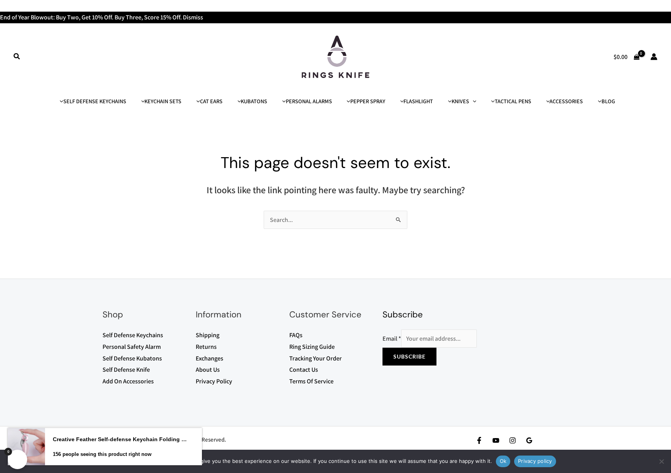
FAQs (295, 335)
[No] (661, 461)
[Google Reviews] (529, 440)
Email (391, 338)
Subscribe (409, 356)
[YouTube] (495, 440)
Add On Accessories (128, 381)
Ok (503, 461)
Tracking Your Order (315, 358)
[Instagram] (512, 440)
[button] (17, 57)
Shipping (207, 335)
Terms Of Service (311, 381)
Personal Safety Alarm (132, 347)
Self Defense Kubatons (132, 358)
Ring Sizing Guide (312, 347)
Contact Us (303, 370)
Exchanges (209, 358)
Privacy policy (535, 461)
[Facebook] (479, 440)
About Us (208, 370)
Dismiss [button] (193, 17)
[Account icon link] (653, 56)
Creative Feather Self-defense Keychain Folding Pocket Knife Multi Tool (120, 439)
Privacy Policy (214, 381)
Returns (206, 347)
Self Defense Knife (126, 370)
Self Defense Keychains (133, 335)
